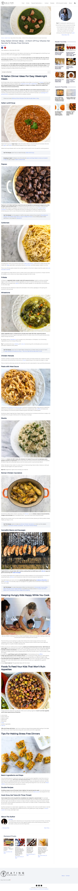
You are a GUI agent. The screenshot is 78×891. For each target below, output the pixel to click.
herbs (10, 145)
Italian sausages (17, 572)
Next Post (47, 828)
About (63, 875)
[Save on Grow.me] (8, 48)
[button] (37, 3)
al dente (8, 269)
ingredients (13, 339)
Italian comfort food (20, 159)
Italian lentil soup (30, 152)
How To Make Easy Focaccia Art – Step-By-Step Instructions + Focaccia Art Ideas (59, 99)
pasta (17, 283)
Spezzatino (19, 218)
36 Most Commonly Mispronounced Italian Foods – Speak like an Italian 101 (71, 54)
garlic (5, 145)
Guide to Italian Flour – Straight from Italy (71, 98)
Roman (27, 513)
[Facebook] (36, 885)
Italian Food (7, 37)
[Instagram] (39, 885)
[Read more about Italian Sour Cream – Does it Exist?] (9, 842)
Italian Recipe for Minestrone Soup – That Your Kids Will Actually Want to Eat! (23, 351)
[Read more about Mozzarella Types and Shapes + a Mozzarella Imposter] (32, 842)
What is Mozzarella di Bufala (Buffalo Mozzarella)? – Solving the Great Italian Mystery (19, 851)
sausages (6, 581)
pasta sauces (36, 791)
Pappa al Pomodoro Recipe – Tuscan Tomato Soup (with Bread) (70, 81)
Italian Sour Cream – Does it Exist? (8, 849)
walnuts (3, 725)
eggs (8, 265)
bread (39, 208)
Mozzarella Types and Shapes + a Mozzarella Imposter (30, 850)
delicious (12, 577)
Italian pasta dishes (28, 263)
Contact (68, 875)
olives (24, 360)
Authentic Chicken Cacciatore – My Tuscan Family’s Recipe (22, 525)
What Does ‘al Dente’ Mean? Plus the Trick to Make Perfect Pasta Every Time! (43, 851)
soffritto (39, 408)
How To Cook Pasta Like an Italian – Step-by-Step (59, 67)
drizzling (16, 344)
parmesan (28, 265)
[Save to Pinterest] (5, 48)
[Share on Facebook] (2, 48)
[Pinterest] (41, 885)
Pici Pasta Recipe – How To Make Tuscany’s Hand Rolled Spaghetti (59, 113)
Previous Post (5, 828)
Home (2, 37)
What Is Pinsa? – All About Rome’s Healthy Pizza (59, 80)
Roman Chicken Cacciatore (27, 524)
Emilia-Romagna (18, 407)
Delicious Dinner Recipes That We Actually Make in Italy (25, 98)
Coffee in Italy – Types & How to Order (69, 67)
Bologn (10, 407)
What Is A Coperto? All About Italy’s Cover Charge (59, 53)
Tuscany (41, 82)
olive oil (23, 344)
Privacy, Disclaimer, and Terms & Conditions (39, 889)
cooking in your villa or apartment (29, 83)
